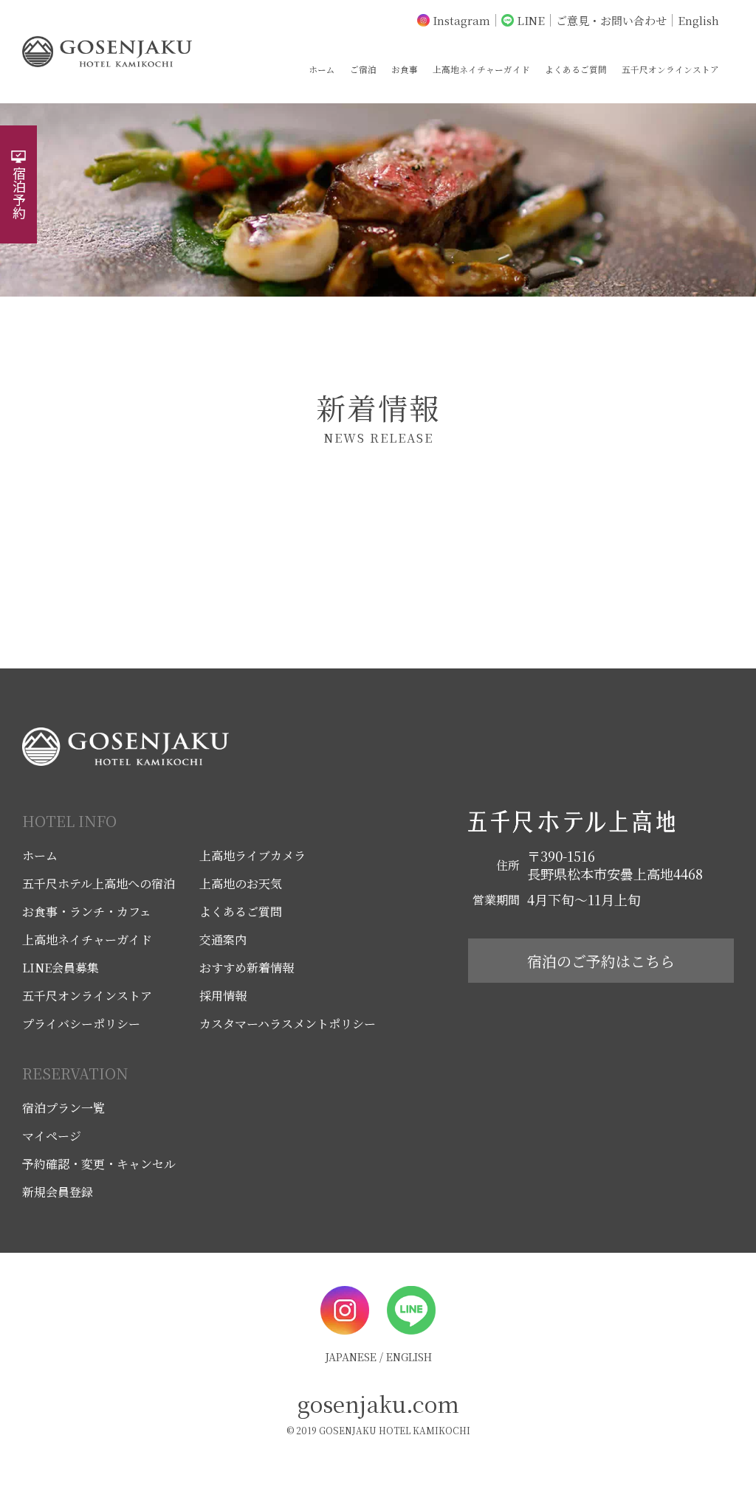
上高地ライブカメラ (252, 855)
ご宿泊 (363, 69)
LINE (531, 20)
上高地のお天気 (240, 883)
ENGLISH (409, 1356)
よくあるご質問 (576, 69)
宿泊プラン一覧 (63, 1107)
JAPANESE (351, 1356)
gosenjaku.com (378, 1403)
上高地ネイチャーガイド (481, 69)
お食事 (404, 69)
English (698, 20)
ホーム (322, 69)
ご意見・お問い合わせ (611, 20)
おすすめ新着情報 (246, 967)
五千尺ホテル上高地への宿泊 (98, 883)
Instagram (461, 20)
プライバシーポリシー (81, 1023)
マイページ (51, 1135)
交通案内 (223, 939)
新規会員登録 (57, 1191)
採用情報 (223, 995)
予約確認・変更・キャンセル (99, 1163)
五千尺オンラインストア (670, 69)
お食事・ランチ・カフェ (86, 911)
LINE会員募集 (60, 967)
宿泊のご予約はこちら (601, 961)
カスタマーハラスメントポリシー (287, 1023)
